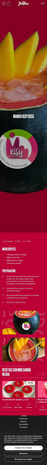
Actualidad (23, 424)
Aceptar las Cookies (23, 448)
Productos (23, 419)
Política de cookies (25, 442)
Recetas (23, 421)
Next (43, 374)
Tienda (23, 416)
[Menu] (43, 3)
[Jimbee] (23, 3)
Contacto (23, 427)
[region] (23, 448)
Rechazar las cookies (23, 459)
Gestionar (23, 454)
